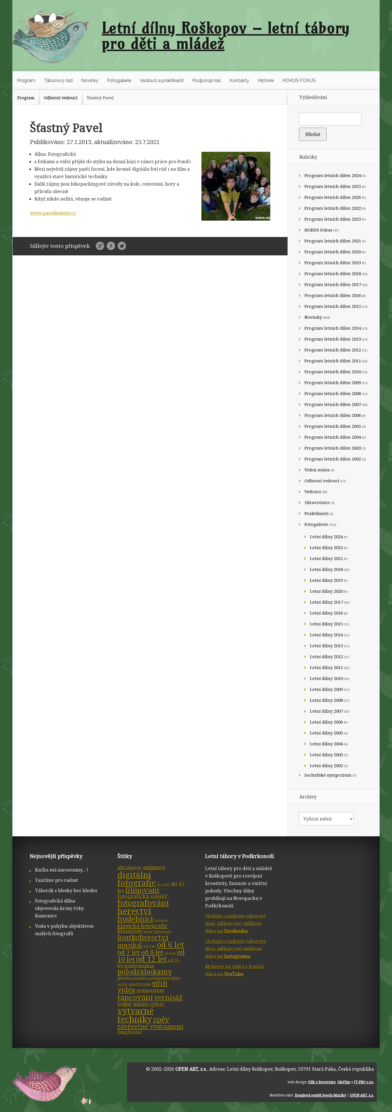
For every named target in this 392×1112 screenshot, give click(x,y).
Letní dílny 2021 (326, 558)
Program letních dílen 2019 (332, 262)
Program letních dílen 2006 (332, 415)
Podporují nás (206, 80)
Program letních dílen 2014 (332, 328)
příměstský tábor (165, 978)
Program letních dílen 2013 (332, 339)
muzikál (129, 945)
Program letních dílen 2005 (332, 426)
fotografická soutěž (142, 896)
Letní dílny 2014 (326, 634)
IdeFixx (343, 1082)
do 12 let (163, 884)
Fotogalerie (119, 80)
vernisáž (168, 997)
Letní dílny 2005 (326, 733)
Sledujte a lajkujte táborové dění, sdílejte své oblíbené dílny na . (235, 923)
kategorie (161, 920)
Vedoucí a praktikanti (162, 80)
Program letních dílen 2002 (332, 459)
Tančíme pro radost (56, 880)
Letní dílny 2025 (326, 547)
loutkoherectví (142, 937)
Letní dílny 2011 (326, 667)
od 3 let (149, 946)
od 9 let (170, 953)
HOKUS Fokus (318, 230)
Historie (266, 80)
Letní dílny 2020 (326, 591)
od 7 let (128, 952)
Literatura (162, 931)
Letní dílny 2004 (326, 743)
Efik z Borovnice (322, 1082)
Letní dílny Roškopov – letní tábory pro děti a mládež (226, 35)
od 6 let (170, 944)
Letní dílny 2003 (326, 754)
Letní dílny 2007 (326, 711)
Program (26, 80)
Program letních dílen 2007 (332, 404)
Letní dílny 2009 (326, 689)
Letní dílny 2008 (326, 700)
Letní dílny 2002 (326, 765)
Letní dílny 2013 (326, 645)
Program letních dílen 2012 (332, 350)
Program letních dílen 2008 (332, 393)
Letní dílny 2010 (326, 678)
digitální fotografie (136, 878)
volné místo (132, 1004)
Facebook (110, 246)
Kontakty (239, 80)
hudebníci (135, 918)
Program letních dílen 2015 (332, 306)
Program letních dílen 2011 (332, 360)
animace (154, 867)
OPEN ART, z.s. (191, 1069)
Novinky (89, 80)
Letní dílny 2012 (326, 656)
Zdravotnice (317, 502)
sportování (140, 984)
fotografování (143, 902)
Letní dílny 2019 (326, 580)
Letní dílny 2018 (326, 569)
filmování (142, 890)
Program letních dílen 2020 (332, 251)
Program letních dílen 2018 (332, 273)
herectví (134, 911)
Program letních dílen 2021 (332, 241)
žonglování (129, 1032)
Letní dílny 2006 (326, 722)
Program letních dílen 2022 (332, 208)
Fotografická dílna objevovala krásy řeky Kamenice (59, 908)
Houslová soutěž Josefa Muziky (320, 1095)
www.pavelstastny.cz (53, 213)
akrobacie (129, 867)
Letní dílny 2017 (326, 602)
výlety (156, 1004)
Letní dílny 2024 (326, 536)
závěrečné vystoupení (150, 1026)
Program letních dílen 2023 (332, 219)
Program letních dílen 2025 (332, 186)
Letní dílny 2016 (326, 613)
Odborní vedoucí (60, 97)
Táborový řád (58, 80)
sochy (122, 984)
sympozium (150, 990)
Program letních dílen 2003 (332, 448)
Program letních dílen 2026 (332, 197)
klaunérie (129, 931)
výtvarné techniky (135, 1014)
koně (147, 931)
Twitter (121, 246)
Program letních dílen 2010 (332, 371)
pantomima (139, 965)
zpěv (161, 1019)
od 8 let (152, 952)
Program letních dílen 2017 (332, 284)
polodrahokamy (144, 971)
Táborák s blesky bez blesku (66, 890)
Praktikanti (316, 513)
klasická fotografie (142, 926)
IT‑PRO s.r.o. (364, 1082)
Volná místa (317, 470)
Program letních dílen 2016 (332, 295)
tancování (135, 997)
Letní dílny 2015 (326, 624)
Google (100, 246)
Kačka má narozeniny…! (61, 870)
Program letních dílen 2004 (332, 437)
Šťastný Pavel (100, 97)
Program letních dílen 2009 (332, 382)
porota (124, 978)
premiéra (140, 978)
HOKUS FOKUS (299, 80)
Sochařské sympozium (328, 775)
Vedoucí (312, 491)
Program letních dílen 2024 (332, 175)
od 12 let (151, 959)
